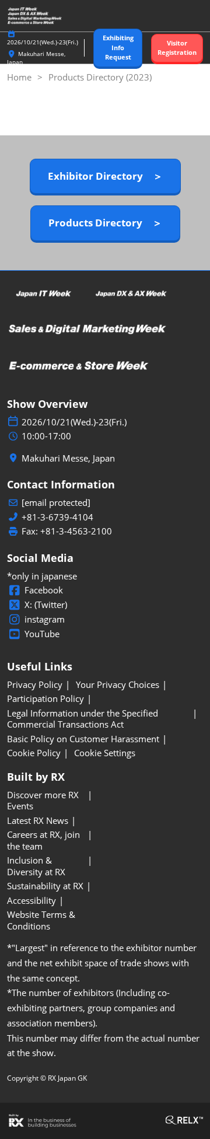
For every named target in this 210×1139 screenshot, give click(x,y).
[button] (117, 48)
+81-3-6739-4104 (57, 517)
